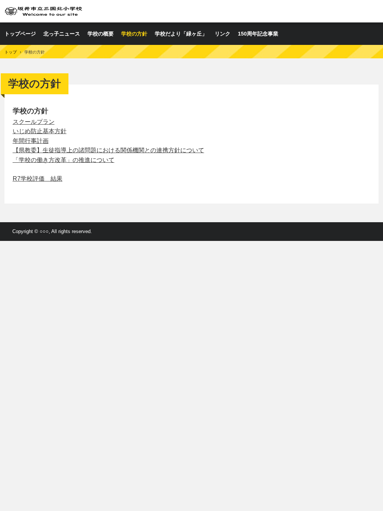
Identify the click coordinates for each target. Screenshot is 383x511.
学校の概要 (101, 34)
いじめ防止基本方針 (40, 131)
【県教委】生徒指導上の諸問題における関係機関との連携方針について (108, 150)
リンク (222, 34)
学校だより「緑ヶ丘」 (181, 34)
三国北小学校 (43, 11)
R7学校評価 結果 (37, 178)
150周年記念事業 (258, 34)
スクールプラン (34, 122)
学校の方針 (134, 34)
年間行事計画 (31, 141)
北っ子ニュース (61, 34)
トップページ (20, 34)
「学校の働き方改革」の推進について (63, 160)
